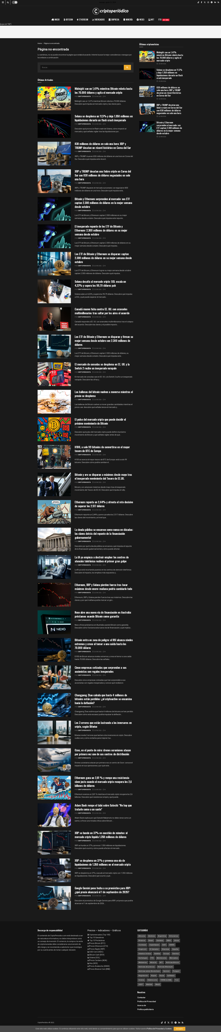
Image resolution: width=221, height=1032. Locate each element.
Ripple (153, 976)
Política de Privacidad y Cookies (159, 1028)
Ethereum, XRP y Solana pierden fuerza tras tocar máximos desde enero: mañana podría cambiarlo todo (103, 587)
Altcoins (142, 936)
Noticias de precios (146, 967)
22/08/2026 (97, 151)
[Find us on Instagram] (208, 2)
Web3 (158, 984)
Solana (141, 980)
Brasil (151, 940)
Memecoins (161, 958)
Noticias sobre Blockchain (149, 971)
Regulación (143, 976)
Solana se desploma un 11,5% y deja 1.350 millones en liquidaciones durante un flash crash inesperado (104, 118)
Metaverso (143, 962)
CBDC (169, 940)
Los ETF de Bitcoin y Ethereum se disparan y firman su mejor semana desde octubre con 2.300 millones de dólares (104, 341)
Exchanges (143, 958)
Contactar (141, 997)
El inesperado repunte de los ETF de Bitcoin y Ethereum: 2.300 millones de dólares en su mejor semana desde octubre (101, 230)
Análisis (151, 936)
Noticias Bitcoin (172, 962)
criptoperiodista (84, 96)
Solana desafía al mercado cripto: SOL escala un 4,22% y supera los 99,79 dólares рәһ (100, 283)
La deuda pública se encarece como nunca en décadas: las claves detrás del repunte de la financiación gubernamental (104, 533)
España (175, 949)
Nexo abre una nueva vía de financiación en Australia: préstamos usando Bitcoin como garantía (103, 614)
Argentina (162, 936)
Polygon (176, 971)
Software (170, 976)
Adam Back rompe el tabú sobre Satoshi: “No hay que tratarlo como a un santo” (103, 807)
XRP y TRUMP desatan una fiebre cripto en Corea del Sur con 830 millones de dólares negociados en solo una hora (103, 175)
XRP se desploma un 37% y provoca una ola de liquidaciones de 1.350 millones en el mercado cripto (103, 862)
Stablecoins (152, 980)
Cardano (160, 940)
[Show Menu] (3, 2)
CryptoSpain (154, 945)
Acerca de (141, 1005)
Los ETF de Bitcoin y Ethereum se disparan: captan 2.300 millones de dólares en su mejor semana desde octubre (103, 258)
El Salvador (154, 949)
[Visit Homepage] (110, 11)
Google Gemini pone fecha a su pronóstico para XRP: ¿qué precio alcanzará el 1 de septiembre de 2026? (103, 890)
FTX (163, 19)
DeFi (164, 945)
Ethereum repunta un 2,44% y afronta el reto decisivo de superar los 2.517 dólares (104, 504)
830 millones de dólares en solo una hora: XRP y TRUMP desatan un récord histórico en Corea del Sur (103, 146)
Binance (142, 940)
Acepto (179, 1029)
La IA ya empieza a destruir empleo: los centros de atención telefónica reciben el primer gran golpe (102, 559)
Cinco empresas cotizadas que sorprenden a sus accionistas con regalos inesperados (100, 669)
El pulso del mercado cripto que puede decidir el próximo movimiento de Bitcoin (100, 421)
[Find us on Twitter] (205, 2)
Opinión (166, 971)
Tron (177, 980)
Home (40, 43)
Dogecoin (142, 949)
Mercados (174, 958)
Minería (153, 962)
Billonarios (173, 936)
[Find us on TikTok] (198, 2)
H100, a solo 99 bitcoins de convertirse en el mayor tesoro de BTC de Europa (102, 449)
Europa (166, 954)
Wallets (149, 984)
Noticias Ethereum (165, 967)
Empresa (165, 949)
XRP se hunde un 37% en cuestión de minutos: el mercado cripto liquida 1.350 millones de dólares (101, 835)
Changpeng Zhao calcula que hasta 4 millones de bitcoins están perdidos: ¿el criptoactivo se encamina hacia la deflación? (103, 699)
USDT (141, 984)
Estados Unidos (145, 954)
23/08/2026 (97, 96)
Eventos (176, 954)
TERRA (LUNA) (166, 980)
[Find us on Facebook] (201, 2)
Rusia (162, 976)
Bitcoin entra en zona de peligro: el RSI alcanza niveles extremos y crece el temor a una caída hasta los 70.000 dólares (104, 644)
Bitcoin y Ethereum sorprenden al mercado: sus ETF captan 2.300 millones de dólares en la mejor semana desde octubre (103, 203)
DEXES (171, 945)
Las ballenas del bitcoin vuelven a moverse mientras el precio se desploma (104, 394)
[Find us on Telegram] (212, 2)
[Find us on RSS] (218, 2)
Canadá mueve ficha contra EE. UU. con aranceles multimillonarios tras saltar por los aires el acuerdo (102, 311)
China (176, 940)
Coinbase (142, 945)
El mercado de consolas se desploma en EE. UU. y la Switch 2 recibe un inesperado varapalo (102, 366)
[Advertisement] (110, 31)
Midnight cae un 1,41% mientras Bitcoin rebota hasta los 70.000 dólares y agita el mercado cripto (103, 90)
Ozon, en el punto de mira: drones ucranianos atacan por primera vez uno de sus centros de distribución (103, 752)
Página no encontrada (51, 43)
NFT (161, 962)
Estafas (157, 954)
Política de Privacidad (146, 1001)
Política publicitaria (145, 1009)
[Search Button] (8, 2)
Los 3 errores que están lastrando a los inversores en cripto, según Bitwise (103, 725)
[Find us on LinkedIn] (215, 2)
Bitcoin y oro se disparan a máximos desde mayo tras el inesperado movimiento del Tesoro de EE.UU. (103, 476)
